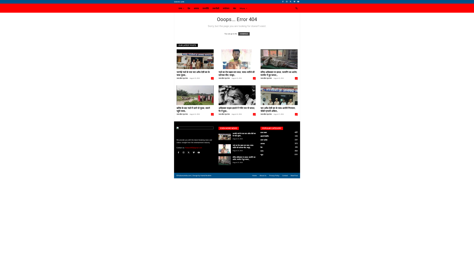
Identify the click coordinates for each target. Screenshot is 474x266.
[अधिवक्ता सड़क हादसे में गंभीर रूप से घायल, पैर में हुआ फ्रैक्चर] (237, 95)
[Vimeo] (294, 2)
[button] (296, 8)
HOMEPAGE (244, 34)
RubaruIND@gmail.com (193, 148)
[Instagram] (286, 2)
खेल (234, 8)
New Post (294, 175)
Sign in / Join (179, 2)
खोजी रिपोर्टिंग (264, 136)
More (242, 8)
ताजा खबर (263, 132)
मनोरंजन (226, 8)
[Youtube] (298, 2)
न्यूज (261, 155)
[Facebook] (282, 2)
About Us (263, 175)
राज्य (180, 8)
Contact (285, 175)
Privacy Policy (274, 175)
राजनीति (206, 8)
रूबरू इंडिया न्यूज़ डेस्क (182, 78)
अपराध (196, 8)
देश (189, 8)
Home (254, 175)
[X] (290, 2)
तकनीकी (216, 8)
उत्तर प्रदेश (263, 140)
